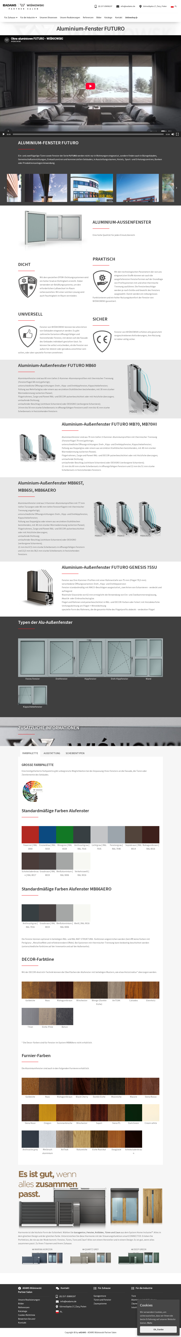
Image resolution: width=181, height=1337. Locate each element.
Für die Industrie (27, 17)
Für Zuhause (9, 17)
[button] (4, 188)
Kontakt (118, 17)
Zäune (134, 1303)
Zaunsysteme (100, 1303)
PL (176, 6)
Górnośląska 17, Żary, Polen (155, 6)
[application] (90, 86)
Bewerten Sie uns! (26, 1318)
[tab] (30, 753)
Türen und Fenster (102, 1299)
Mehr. (149, 1322)
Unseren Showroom (48, 17)
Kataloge (108, 17)
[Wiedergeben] (3, 134)
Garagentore (100, 1295)
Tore (133, 1295)
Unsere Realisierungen (70, 17)
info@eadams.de (127, 6)
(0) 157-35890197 (105, 6)
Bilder (99, 17)
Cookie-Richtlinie (26, 1315)
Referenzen (88, 17)
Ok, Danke (158, 1329)
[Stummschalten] (172, 134)
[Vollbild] (177, 134)
